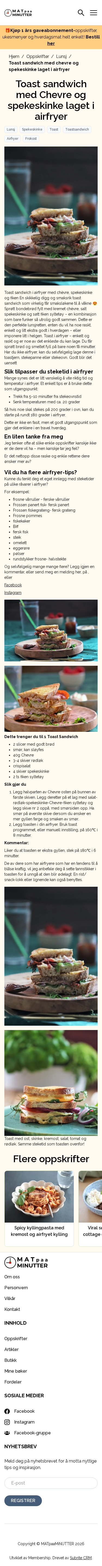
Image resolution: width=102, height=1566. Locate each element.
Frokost (31, 139)
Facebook (13, 585)
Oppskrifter (37, 56)
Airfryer (12, 139)
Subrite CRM (81, 1558)
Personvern (16, 1287)
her (51, 43)
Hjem (14, 56)
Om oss (12, 1276)
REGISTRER (23, 1500)
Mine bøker (15, 1371)
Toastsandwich (77, 129)
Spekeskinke (32, 129)
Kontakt (12, 1309)
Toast (54, 129)
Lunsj (61, 56)
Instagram (12, 592)
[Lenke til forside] (18, 13)
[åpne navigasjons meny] (93, 13)
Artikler (11, 1349)
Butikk (10, 1360)
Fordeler (12, 1382)
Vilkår (9, 1298)
